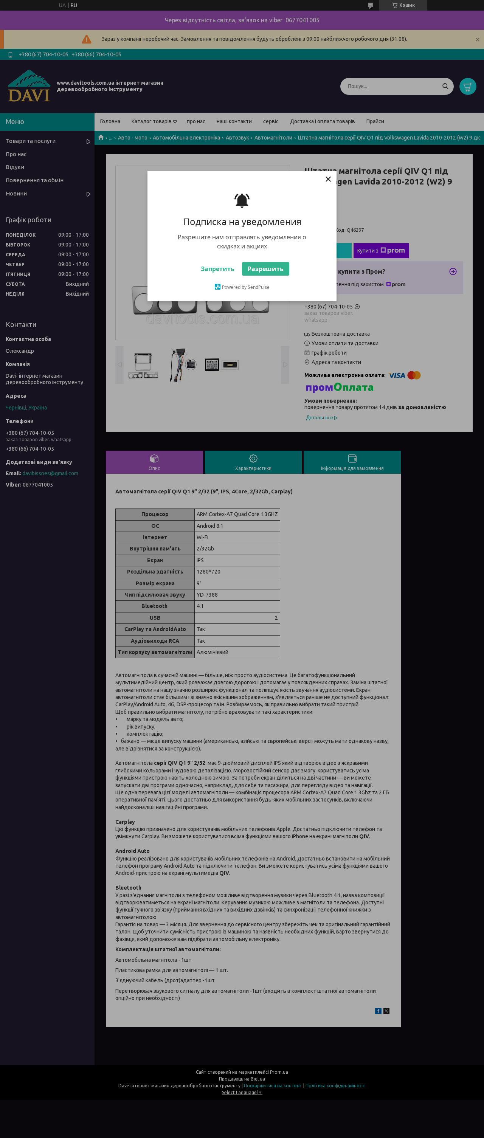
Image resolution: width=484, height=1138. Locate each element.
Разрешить (266, 269)
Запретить (217, 269)
